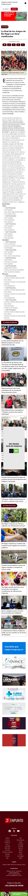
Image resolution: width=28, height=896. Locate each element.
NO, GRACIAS (6, 9)
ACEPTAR (14, 9)
